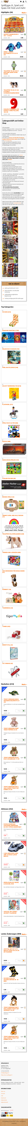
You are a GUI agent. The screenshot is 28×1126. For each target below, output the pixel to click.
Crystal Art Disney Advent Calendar (10, 912)
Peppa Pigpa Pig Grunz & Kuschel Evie (11, 883)
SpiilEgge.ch (7, 1121)
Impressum (3, 1098)
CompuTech (14, 1123)
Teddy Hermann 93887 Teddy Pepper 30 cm (11, 729)
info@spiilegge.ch (5, 1072)
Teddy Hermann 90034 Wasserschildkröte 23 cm (11, 700)
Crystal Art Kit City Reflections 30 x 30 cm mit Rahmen (11, 950)
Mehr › (24, 13)
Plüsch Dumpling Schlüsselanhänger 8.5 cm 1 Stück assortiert (12, 825)
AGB (2, 1095)
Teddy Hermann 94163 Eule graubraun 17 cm (11, 758)
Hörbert (21, 155)
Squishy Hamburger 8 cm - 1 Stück (11, 35)
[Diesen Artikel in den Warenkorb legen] (23, 710)
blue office (13, 1121)
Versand (3, 1093)
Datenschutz (4, 1100)
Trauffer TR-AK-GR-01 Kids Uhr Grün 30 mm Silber (11, 72)
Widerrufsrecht (4, 1102)
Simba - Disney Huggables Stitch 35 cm (11, 53)
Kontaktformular (17, 203)
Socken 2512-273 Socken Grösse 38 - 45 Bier (11, 979)
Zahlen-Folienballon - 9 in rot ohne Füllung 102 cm (12, 110)
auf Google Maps (8, 140)
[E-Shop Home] (6, 1)
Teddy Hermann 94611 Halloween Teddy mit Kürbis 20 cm (11, 788)
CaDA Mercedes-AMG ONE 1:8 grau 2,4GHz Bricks (11, 855)
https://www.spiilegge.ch (6, 1075)
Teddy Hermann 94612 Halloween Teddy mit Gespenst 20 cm (11, 1009)
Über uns (3, 1091)
